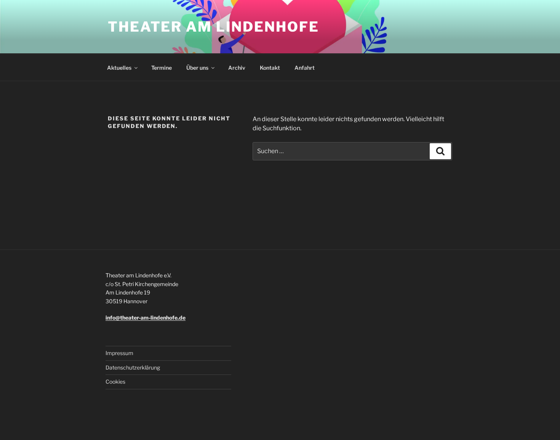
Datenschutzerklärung (133, 367)
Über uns (197, 67)
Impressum (119, 353)
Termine (161, 67)
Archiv (236, 67)
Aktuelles (119, 67)
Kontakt (270, 67)
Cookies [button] (115, 381)
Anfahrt (304, 67)
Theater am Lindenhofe (213, 26)
